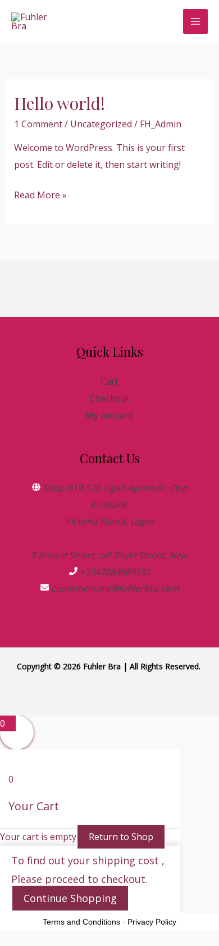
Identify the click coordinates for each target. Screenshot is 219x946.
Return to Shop (121, 836)
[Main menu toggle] (195, 21)
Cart (109, 381)
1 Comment (38, 124)
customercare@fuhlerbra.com (115, 588)
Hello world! (59, 103)
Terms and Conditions (81, 921)
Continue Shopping (70, 898)
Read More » (40, 196)
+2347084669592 (115, 572)
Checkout (110, 398)
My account (109, 415)
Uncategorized (101, 124)
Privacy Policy (151, 921)
